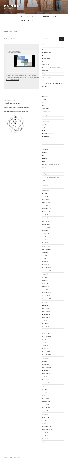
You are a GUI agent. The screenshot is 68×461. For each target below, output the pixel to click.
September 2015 (46, 386)
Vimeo (6, 21)
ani (43, 102)
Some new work (46, 77)
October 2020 (46, 295)
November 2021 (46, 267)
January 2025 (46, 227)
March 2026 (45, 199)
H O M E (44, 86)
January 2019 (46, 333)
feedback (44, 124)
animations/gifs (56, 16)
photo (43, 161)
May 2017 (45, 361)
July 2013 (44, 420)
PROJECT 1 (46, 16)
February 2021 (46, 286)
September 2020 (47, 299)
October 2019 (46, 314)
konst (43, 130)
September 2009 (47, 429)
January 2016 (46, 383)
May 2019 (45, 323)
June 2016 (45, 376)
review (44, 167)
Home (5, 16)
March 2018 (45, 348)
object (44, 146)
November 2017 (46, 355)
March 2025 (45, 221)
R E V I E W (9, 39)
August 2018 (45, 339)
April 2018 (45, 345)
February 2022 (46, 264)
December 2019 (46, 311)
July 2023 (45, 255)
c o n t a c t (14, 21)
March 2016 (45, 379)
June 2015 (45, 392)
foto (43, 127)
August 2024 (45, 233)
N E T (43, 61)
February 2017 (46, 364)
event (43, 118)
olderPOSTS (45, 64)
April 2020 (45, 305)
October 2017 (46, 358)
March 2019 (45, 327)
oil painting (45, 149)
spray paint (45, 171)
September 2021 (46, 271)
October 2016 (46, 370)
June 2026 (45, 196)
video (43, 180)
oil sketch (44, 152)
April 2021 (45, 283)
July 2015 (44, 389)
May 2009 (45, 439)
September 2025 (46, 211)
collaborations (14, 16)
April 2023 (45, 258)
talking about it (46, 174)
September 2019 (46, 317)
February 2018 (46, 351)
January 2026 (46, 205)
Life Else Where (12, 103)
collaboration (45, 108)
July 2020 (45, 302)
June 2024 (45, 239)
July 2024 (45, 236)
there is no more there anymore (50, 177)
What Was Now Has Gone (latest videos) (53, 83)
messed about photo (47, 133)
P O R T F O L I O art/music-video (30, 16)
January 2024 (46, 246)
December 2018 (46, 336)
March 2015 (45, 398)
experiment (45, 121)
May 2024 (45, 243)
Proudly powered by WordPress (11, 457)
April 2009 (45, 442)
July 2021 (44, 277)
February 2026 (46, 202)
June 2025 (45, 215)
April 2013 (45, 423)
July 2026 (45, 193)
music (44, 139)
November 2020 (46, 292)
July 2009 (45, 432)
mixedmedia (45, 136)
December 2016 (46, 367)
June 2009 (45, 436)
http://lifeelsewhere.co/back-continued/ (16, 111)
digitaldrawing (46, 111)
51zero (44, 99)
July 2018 (44, 342)
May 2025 (45, 218)
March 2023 (45, 261)
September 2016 (46, 373)
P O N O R (12, 6)
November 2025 (46, 208)
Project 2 (30, 21)
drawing (44, 115)
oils (43, 155)
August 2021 (45, 274)
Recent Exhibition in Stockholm (50, 164)
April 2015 (45, 395)
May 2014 (45, 414)
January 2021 (46, 289)
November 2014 (46, 407)
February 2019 (46, 330)
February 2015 (46, 401)
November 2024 (46, 230)
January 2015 (46, 404)
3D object (45, 96)
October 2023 (46, 252)
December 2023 (46, 249)
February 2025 (46, 224)
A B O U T (22, 21)
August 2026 (45, 190)
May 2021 (45, 280)
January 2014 (46, 417)
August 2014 (45, 411)
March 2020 (45, 308)
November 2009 (46, 426)
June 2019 (45, 320)
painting (44, 158)
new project (45, 143)
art (43, 105)
